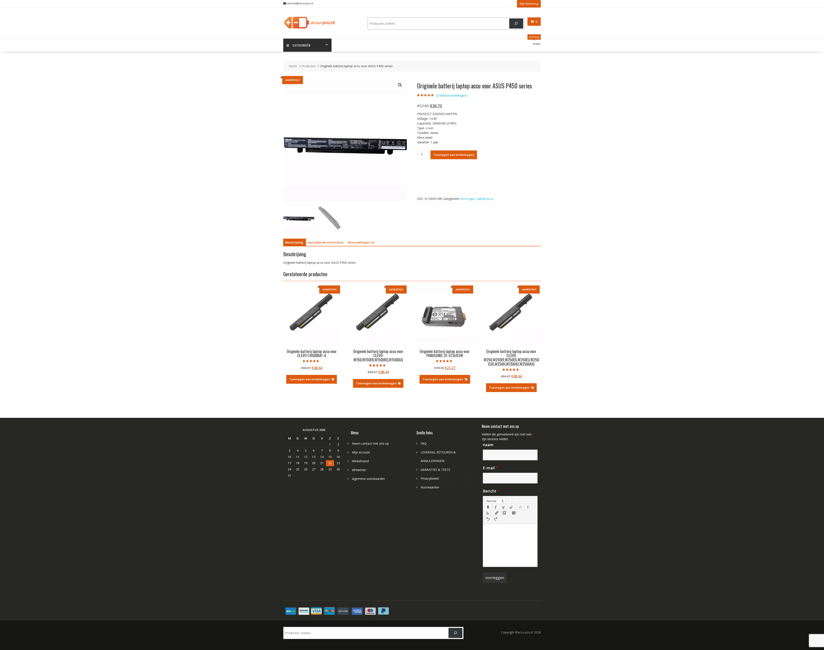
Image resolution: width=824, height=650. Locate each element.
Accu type (467, 199)
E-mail (490, 467)
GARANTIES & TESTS (435, 470)
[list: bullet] (528, 507)
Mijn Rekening (529, 4)
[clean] (511, 507)
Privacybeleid (430, 478)
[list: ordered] (520, 507)
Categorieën (301, 45)
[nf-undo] (488, 519)
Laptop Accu (485, 199)
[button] (400, 85)
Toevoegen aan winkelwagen (453, 155)
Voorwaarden (430, 487)
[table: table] (513, 513)
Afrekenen (359, 470)
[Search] (516, 23)
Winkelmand (360, 461)
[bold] (488, 507)
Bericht (491, 491)
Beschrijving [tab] (294, 242)
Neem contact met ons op (370, 443)
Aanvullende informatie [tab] (325, 242)
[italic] (495, 507)
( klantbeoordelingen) (451, 95)
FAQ (424, 443)
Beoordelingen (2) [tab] (361, 242)
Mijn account (361, 452)
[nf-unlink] (504, 513)
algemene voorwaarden (368, 479)
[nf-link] (496, 513)
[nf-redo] (495, 519)
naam (488, 444)
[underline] (503, 507)
